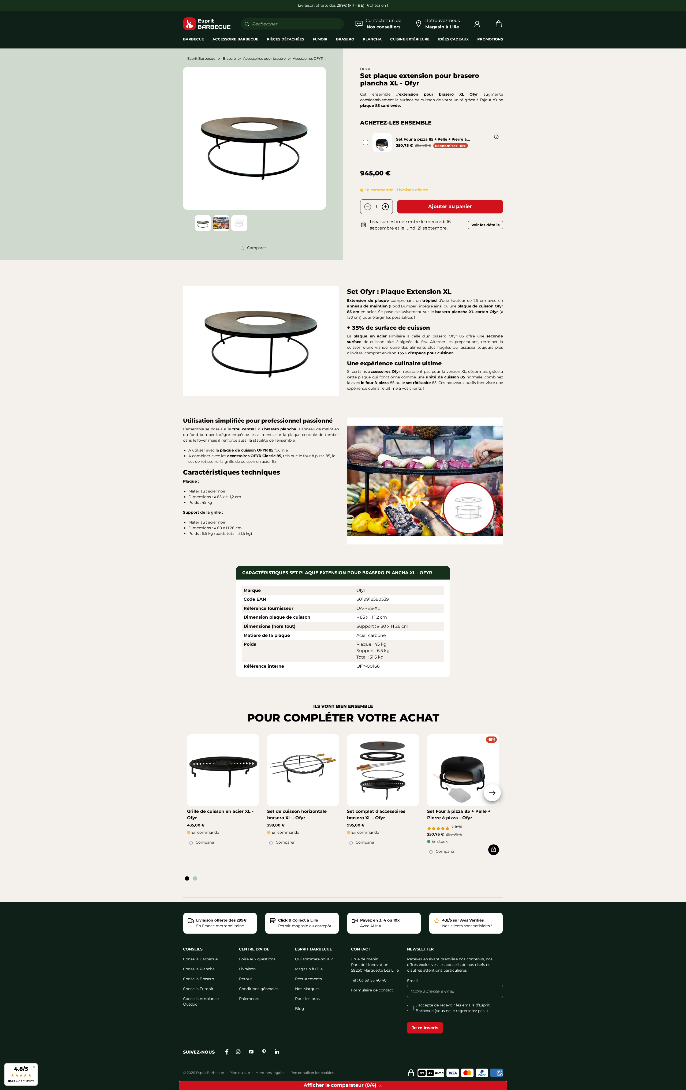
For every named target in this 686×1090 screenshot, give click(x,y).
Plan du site (239, 1072)
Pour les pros (307, 998)
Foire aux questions (257, 959)
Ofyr (365, 69)
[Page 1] (187, 878)
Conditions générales (258, 988)
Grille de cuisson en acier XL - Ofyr (220, 814)
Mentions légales (270, 1072)
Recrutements (308, 978)
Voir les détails (485, 225)
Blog (299, 1008)
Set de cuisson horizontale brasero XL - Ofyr (297, 814)
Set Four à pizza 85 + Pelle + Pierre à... (433, 139)
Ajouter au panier (450, 206)
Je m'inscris (425, 1027)
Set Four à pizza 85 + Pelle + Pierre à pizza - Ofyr (459, 814)
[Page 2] (195, 878)
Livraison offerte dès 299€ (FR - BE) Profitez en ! (343, 5)
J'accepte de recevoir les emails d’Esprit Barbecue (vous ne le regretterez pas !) (453, 1008)
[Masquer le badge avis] (34, 1067)
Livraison (247, 969)
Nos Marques (307, 988)
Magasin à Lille (309, 969)
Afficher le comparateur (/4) (340, 1085)
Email (412, 980)
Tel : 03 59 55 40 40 (368, 980)
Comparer (256, 247)
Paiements (249, 998)
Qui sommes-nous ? (314, 959)
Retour (245, 978)
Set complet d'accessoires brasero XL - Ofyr (376, 814)
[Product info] (496, 136)
